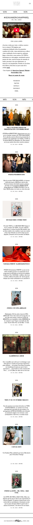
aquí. (8, 67)
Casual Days (16, 447)
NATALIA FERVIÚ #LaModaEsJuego (16, 264)
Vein (16, 105)
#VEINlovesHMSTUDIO (16, 174)
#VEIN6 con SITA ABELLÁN (16, 308)
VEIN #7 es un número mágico (16, 400)
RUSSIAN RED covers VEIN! (16, 220)
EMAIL (16, 91)
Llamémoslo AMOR (16, 356)
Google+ (3, 524)
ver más (21, 144)
